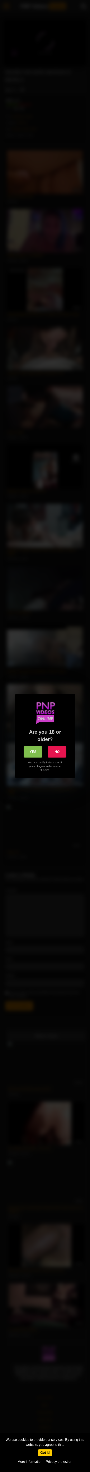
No (57, 752)
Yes (33, 752)
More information (30, 1461)
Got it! (45, 1452)
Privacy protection (59, 1461)
